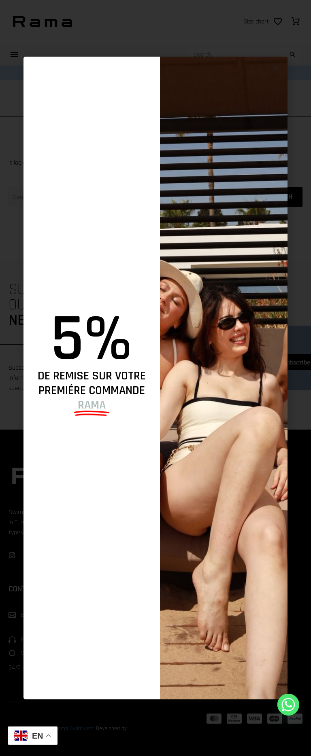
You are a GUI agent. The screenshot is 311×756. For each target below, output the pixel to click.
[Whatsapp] (288, 705)
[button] (276, 68)
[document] (155, 378)
